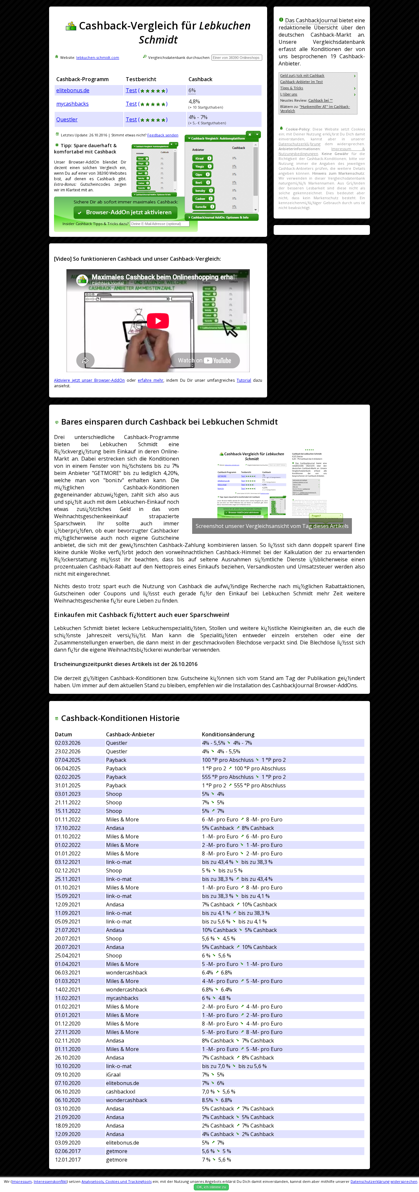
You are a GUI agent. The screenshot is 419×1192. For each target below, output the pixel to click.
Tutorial (244, 380)
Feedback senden (162, 134)
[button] (126, 212)
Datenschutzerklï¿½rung (299, 143)
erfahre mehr (150, 380)
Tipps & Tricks (291, 88)
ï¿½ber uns (288, 94)
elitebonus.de (72, 90)
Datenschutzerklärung (370, 1181)
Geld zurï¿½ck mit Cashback (302, 76)
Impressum (22, 1181)
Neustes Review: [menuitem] (306, 100)
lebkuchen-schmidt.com (97, 57)
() (153, 90)
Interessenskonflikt (50, 1181)
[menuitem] (318, 76)
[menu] (318, 93)
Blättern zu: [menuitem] (315, 109)
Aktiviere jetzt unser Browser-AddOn (89, 380)
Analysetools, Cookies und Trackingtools (117, 1181)
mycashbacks (72, 103)
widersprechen (404, 1181)
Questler (67, 119)
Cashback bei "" (320, 100)
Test (131, 90)
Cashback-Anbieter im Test (301, 82)
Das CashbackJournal (311, 20)
